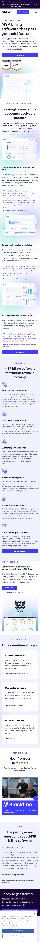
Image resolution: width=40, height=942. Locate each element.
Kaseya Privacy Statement (9, 925)
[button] (20, 848)
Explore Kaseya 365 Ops (11, 592)
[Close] (34, 913)
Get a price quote (20, 551)
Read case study (8, 813)
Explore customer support (14, 706)
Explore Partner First (12, 738)
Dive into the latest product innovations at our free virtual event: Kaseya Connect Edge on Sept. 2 (17, 4)
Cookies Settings (18, 936)
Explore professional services (15, 673)
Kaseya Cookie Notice (8, 924)
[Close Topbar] (36, 4)
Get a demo (23, 12)
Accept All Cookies (18, 930)
